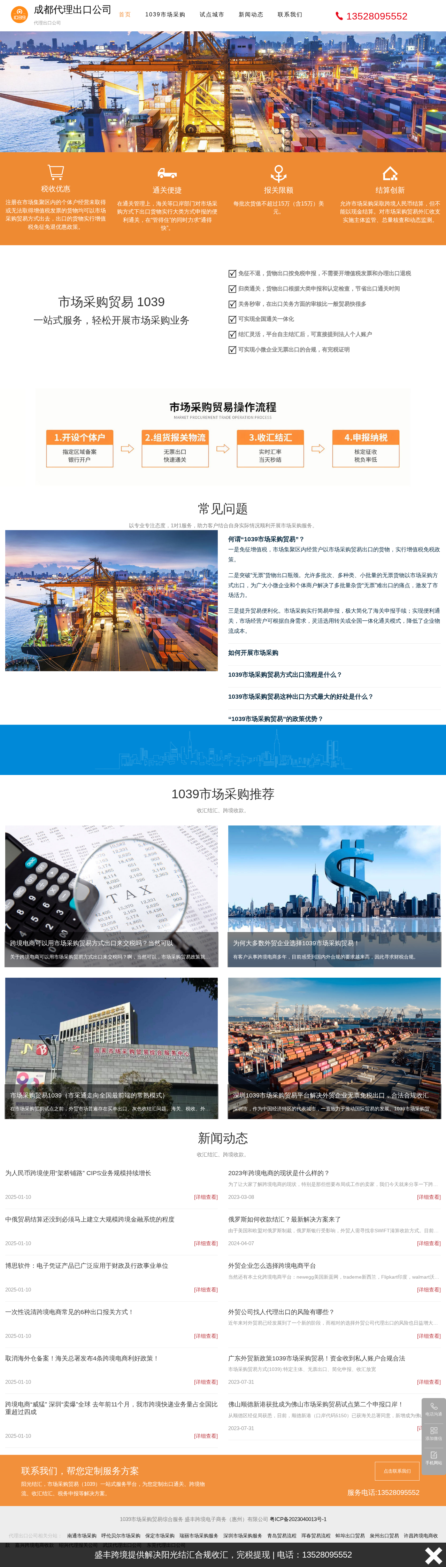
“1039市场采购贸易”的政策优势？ (276, 718)
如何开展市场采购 (253, 652)
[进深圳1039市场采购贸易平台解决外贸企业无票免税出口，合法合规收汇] (334, 1048)
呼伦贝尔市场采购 (120, 1535)
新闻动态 (251, 14)
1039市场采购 (165, 14)
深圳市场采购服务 (242, 1535)
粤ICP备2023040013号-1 (298, 1519)
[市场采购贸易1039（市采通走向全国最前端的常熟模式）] (111, 1048)
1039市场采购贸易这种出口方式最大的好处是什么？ (301, 696)
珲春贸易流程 (316, 1535)
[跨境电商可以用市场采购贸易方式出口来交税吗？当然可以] (111, 896)
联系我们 (290, 14)
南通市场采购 (82, 1535)
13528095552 (377, 16)
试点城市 (212, 14)
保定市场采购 (160, 1535)
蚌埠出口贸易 (350, 1535)
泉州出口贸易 (384, 1535)
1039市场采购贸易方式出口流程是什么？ (285, 674)
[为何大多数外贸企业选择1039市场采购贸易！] (334, 896)
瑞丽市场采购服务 (198, 1535)
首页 (125, 14)
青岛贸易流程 (282, 1535)
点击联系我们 (397, 1471)
